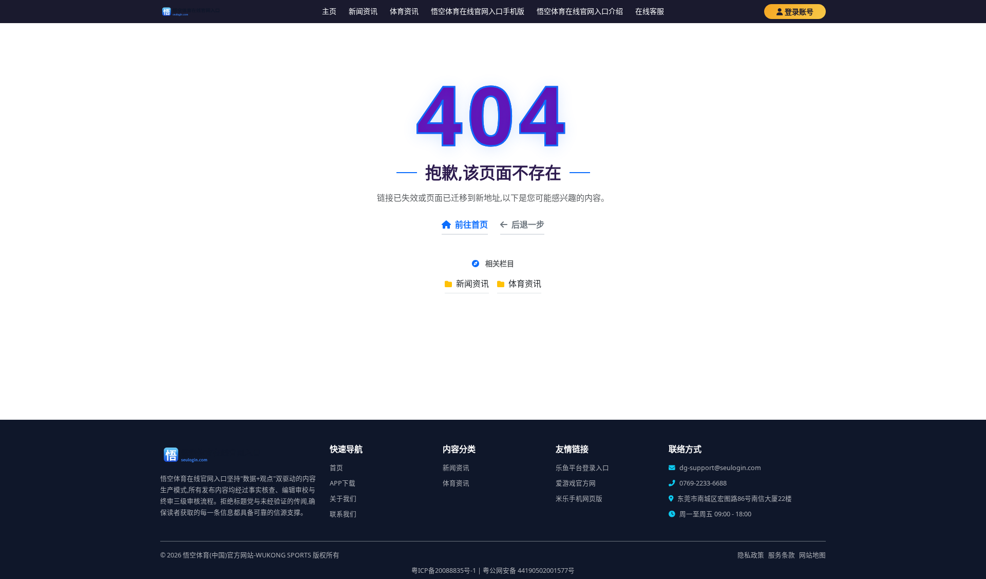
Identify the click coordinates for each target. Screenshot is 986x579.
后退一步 (527, 224)
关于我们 (343, 498)
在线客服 (649, 11)
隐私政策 (750, 555)
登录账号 (799, 11)
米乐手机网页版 (579, 498)
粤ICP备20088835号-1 (443, 570)
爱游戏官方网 (576, 483)
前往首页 (471, 224)
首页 (336, 467)
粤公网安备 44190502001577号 (529, 570)
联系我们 (343, 514)
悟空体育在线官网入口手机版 (477, 11)
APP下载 (342, 483)
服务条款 (781, 555)
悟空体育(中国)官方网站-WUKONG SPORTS (247, 555)
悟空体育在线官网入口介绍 (580, 11)
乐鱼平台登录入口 (582, 467)
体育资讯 (404, 11)
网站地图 (812, 555)
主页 (329, 11)
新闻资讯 (363, 11)
